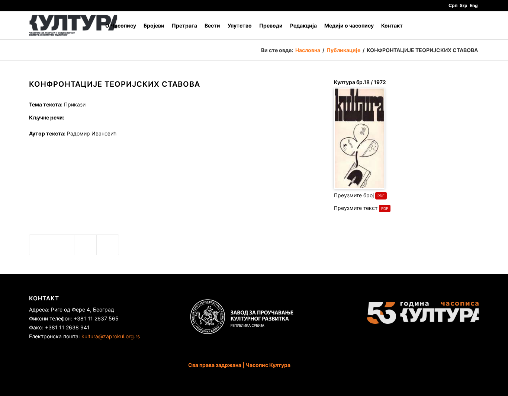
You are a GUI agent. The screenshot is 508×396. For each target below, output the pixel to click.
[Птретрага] (471, 25)
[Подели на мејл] (108, 245)
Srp (463, 5)
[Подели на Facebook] (40, 245)
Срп (452, 5)
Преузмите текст (355, 208)
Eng (474, 5)
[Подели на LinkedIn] (85, 245)
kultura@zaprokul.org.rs (110, 336)
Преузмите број (354, 195)
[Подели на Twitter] (63, 245)
